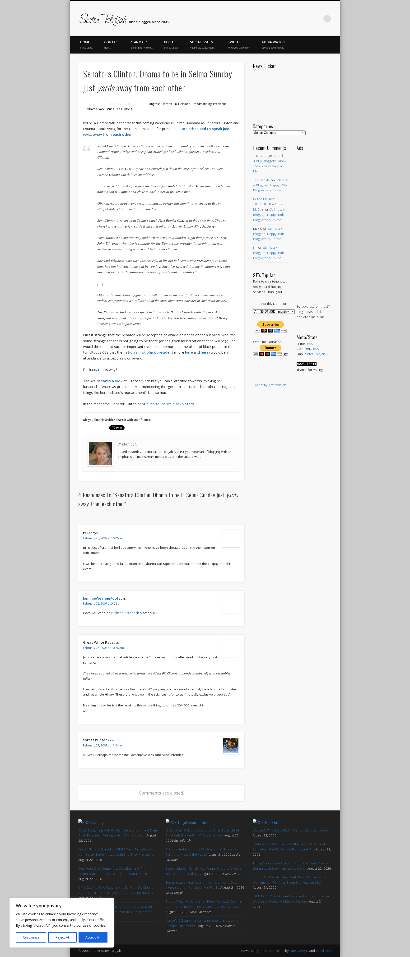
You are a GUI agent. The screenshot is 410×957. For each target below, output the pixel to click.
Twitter (287, 18)
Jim (255, 247)
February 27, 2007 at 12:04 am (103, 745)
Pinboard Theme (272, 950)
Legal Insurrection (193, 822)
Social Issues (203, 44)
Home (86, 44)
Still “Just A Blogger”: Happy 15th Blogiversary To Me (270, 185)
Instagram (317, 18)
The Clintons (123, 109)
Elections (184, 104)
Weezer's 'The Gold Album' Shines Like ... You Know (291, 830)
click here (322, 312)
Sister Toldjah (315, 354)
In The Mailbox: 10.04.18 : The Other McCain (268, 204)
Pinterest (297, 18)
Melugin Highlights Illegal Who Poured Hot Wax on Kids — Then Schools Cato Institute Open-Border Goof (115, 911)
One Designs (298, 950)
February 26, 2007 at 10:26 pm (103, 648)
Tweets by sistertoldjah (269, 385)
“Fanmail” (142, 44)
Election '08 (169, 104)
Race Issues (106, 109)
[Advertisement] (314, 223)
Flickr (307, 18)
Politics (171, 44)
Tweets (239, 44)
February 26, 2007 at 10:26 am (103, 538)
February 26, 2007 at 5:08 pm (102, 604)
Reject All (62, 937)
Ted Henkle (261, 180)
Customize (31, 937)
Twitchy (97, 822)
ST (94, 104)
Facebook (277, 18)
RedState (272, 822)
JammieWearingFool (100, 598)
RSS (310, 343)
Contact (112, 44)
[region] (61, 923)
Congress (153, 104)
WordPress (324, 950)
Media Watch (273, 44)
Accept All (92, 937)
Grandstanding (201, 104)
